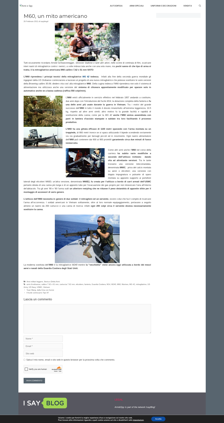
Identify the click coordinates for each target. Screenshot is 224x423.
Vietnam (46, 287)
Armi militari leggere (35, 282)
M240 (113, 284)
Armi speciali (137, 5)
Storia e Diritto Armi (52, 282)
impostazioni (138, 420)
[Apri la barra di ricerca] (199, 6)
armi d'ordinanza (33, 284)
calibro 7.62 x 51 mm (50, 284)
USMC (39, 287)
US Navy (32, 287)
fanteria (87, 284)
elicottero (79, 284)
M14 (108, 284)
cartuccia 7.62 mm (67, 284)
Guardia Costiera (99, 284)
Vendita (187, 5)
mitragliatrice (141, 284)
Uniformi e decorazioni (163, 5)
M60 (119, 284)
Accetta (158, 419)
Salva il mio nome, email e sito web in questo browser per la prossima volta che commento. (70, 360)
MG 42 (132, 284)
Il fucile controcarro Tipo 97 (38, 293)
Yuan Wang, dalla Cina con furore (40, 290)
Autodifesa (116, 5)
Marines (125, 284)
